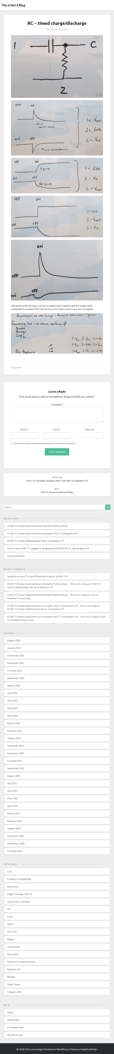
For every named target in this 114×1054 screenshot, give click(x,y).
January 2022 (14, 738)
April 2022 (12, 715)
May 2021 (12, 798)
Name (24, 429)
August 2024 (13, 640)
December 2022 (15, 655)
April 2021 (12, 805)
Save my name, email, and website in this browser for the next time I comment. (45, 443)
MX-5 (10, 924)
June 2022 (12, 700)
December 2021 (15, 745)
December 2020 (15, 835)
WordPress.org (15, 1034)
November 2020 (15, 843)
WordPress (62, 1049)
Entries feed (13, 1019)
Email (57, 429)
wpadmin (12, 576)
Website (89, 429)
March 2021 (13, 813)
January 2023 (14, 647)
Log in (10, 1012)
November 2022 (15, 663)
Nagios (11, 939)
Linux (10, 916)
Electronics (16, 367)
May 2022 (12, 708)
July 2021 (12, 783)
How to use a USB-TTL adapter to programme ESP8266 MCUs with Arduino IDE (48, 548)
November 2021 (15, 753)
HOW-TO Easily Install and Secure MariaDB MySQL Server (37, 525)
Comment (57, 404)
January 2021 (14, 828)
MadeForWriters (89, 1049)
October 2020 (14, 851)
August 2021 (13, 775)
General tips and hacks (18, 901)
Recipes (11, 976)
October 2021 (14, 760)
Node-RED (13, 954)
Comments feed (15, 1027)
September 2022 (15, 678)
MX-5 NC (12, 931)
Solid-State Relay (16, 555)
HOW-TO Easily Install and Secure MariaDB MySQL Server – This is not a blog (47, 583)
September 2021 (15, 768)
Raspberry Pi (13, 969)
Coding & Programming (19, 879)
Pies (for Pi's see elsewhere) (21, 961)
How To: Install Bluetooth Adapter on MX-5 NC (44, 576)
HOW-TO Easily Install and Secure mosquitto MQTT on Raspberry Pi (42, 533)
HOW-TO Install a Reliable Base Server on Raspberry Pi (35, 540)
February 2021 (14, 821)
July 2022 (12, 693)
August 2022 (13, 685)
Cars (9, 871)
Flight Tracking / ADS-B (19, 894)
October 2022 (14, 670)
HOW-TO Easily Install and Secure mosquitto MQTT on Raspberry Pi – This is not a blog (52, 605)
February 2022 (14, 730)
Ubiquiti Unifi (14, 991)
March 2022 (13, 723)
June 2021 (12, 790)
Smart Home (13, 984)
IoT (9, 909)
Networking (13, 946)
